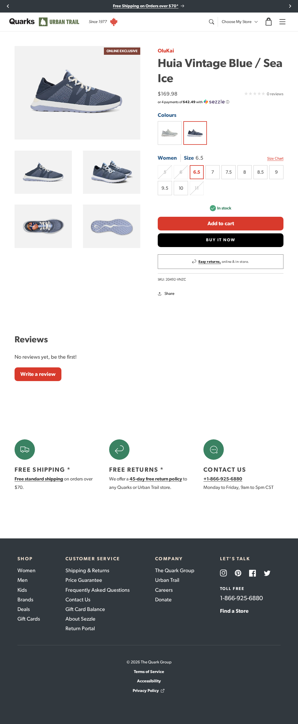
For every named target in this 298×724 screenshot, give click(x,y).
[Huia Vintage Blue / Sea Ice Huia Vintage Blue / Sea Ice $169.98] (195, 133)
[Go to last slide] (8, 6)
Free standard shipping (39, 479)
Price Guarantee (83, 580)
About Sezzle (80, 619)
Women (26, 570)
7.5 (228, 172)
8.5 (260, 172)
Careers (164, 590)
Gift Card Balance (85, 609)
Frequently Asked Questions (97, 590)
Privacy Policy (146, 690)
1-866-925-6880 (241, 598)
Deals (23, 609)
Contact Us (77, 599)
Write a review (38, 374)
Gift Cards (28, 619)
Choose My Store (236, 21)
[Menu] (282, 21)
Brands (25, 599)
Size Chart (275, 158)
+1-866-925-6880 (222, 479)
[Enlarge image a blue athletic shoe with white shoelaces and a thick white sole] (43, 172)
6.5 (196, 172)
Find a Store (234, 611)
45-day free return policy (156, 479)
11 (199, 190)
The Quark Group (174, 570)
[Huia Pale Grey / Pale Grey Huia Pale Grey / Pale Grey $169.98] (170, 133)
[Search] (211, 21)
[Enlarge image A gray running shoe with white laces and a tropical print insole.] (43, 226)
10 (181, 188)
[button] (268, 22)
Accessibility (149, 681)
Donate (163, 599)
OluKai (166, 50)
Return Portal (80, 628)
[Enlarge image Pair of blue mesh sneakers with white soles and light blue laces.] (111, 172)
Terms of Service (149, 671)
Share (169, 293)
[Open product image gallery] (77, 93)
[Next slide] (290, 6)
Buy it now (220, 239)
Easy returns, (209, 262)
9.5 (165, 188)
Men (22, 580)
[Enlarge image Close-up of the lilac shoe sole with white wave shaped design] (111, 226)
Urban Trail (167, 580)
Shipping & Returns (87, 570)
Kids (22, 590)
